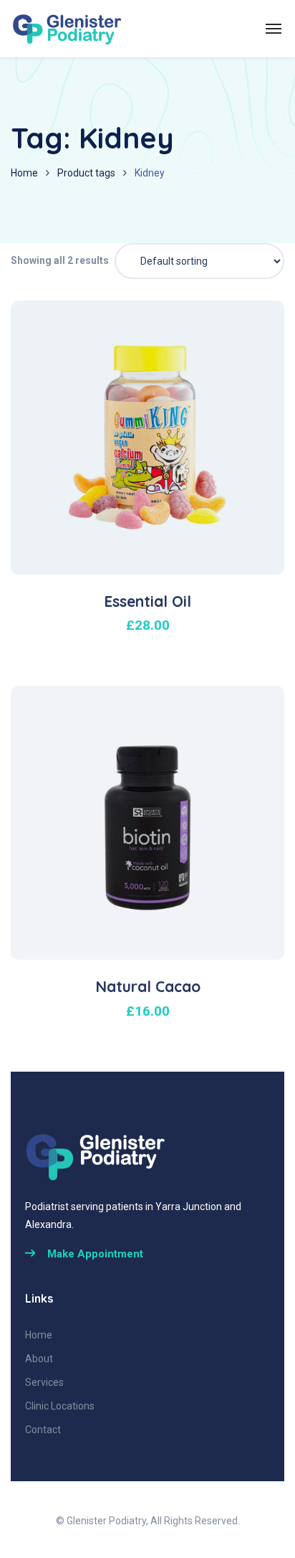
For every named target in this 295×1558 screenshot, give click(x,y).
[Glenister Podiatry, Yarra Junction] (68, 28)
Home (24, 173)
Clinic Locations (60, 1406)
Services (44, 1382)
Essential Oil (147, 601)
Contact (43, 1429)
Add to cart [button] (155, 528)
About (39, 1358)
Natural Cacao (147, 986)
